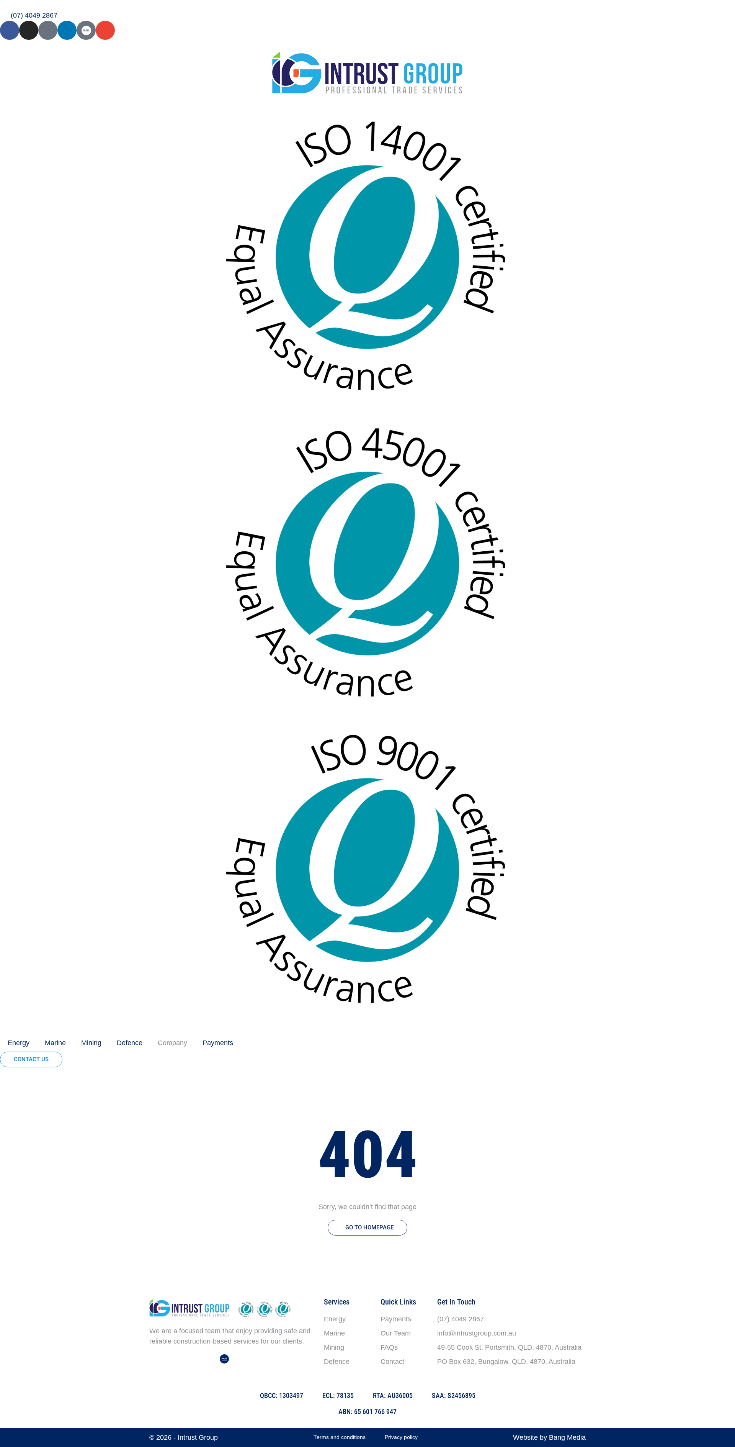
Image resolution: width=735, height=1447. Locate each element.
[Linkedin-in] (67, 30)
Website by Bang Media (549, 1437)
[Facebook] (9, 30)
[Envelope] (105, 30)
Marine (55, 1043)
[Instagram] (28, 30)
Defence (129, 1043)
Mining (91, 1043)
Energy (18, 1043)
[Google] (47, 30)
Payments (218, 1043)
